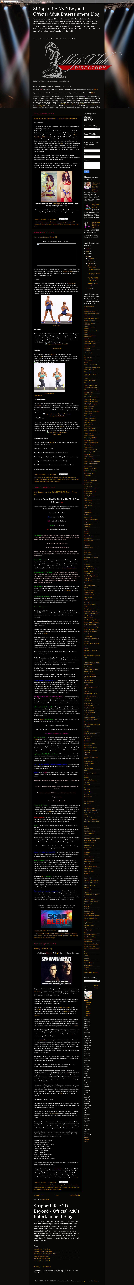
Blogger (96, 1281)
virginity (86, 955)
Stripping (86, 887)
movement (71, 283)
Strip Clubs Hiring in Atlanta (92, 838)
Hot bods (68, 590)
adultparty (87, 348)
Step (40, 356)
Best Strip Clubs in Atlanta (91, 489)
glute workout (48, 479)
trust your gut (88, 930)
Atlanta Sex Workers (90, 430)
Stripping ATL (88, 892)
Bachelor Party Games (90, 468)
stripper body (63, 1126)
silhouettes (37, 991)
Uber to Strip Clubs (89, 946)
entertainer (56, 1187)
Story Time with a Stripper (91, 821)
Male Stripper (88, 664)
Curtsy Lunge (38, 395)
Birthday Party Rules (90, 496)
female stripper (88, 573)
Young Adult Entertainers (91, 972)
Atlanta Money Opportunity (92, 411)
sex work (86, 799)
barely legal (87, 475)
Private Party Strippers (90, 750)
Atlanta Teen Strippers (90, 459)
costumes (36, 224)
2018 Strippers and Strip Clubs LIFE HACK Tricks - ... (93, 279)
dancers (73, 477)
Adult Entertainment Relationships (89, 335)
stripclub (86, 850)
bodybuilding (54, 1113)
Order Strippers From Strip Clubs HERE (45, 1254)
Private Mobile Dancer (90, 748)
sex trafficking (88, 796)
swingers (86, 908)
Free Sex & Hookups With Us (42, 1261)
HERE (96, 89)
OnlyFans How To (89, 708)
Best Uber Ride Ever (90, 491)
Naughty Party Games (90, 693)
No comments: (52, 219)
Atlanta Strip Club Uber (90, 438)
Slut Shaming (88, 817)
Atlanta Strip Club (89, 435)
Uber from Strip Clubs (90, 934)
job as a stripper (65, 1007)
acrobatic (67, 1011)
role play (67, 224)
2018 (87, 256)
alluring (39, 1009)
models (59, 479)
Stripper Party (88, 864)
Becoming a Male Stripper (42, 1267)
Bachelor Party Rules (90, 471)
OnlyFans (87, 698)
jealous (86, 646)
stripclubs (87, 852)
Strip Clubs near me (89, 842)
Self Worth (87, 784)
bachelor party (54, 933)
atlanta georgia (58, 1185)
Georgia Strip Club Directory (42, 1258)
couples (86, 529)
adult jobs (87, 339)
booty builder (45, 477)
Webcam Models (89, 963)
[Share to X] (64, 219)
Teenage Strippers (89, 913)
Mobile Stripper (88, 680)
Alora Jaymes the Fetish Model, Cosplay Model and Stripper (55, 118)
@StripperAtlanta (42, 106)
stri (62, 479)
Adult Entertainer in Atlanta (91, 313)
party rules (87, 729)
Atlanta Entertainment (90, 383)
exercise (39, 406)
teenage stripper (88, 911)
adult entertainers (89, 316)
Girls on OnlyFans (89, 594)
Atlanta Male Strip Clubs (91, 401)
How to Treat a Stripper (90, 629)
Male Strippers (88, 667)
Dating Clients (88, 538)
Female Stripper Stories (91, 576)
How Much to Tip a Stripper (92, 620)
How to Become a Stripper (91, 627)
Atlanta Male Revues (90, 399)
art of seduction (88, 353)
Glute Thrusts (57, 434)
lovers (86, 660)
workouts (57, 481)
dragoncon (49, 224)
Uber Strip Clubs (88, 939)
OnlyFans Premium (89, 712)
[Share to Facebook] (65, 219)
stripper (73, 224)
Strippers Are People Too (91, 880)
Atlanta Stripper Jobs (90, 452)
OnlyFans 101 (88, 700)
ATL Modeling (88, 357)
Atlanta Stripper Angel (90, 449)
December (91, 258)
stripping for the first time (91, 894)
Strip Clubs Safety (89, 845)
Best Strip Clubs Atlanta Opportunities (91, 485)
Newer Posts (39, 1195)
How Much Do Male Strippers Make (90, 616)
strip (85, 826)
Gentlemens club (89, 590)
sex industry (87, 794)
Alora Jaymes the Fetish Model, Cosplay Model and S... (94, 268)
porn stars (87, 738)
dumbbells (42, 1040)
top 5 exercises (88, 923)
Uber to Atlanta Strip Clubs (91, 944)
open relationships (89, 717)
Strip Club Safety (89, 833)
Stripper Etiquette (89, 859)
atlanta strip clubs (68, 1185)
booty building (54, 477)
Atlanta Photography (90, 418)
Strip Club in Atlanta (89, 831)
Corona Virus (88, 517)
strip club (72, 935)
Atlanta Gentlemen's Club (91, 390)
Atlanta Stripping (89, 456)
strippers (73, 479)
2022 (88, 248)
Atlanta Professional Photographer (90, 421)
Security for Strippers (90, 780)
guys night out (88, 602)
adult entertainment (43, 222)
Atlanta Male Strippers (90, 404)
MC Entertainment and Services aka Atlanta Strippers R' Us (88, 1008)
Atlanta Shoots (88, 433)
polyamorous (88, 736)
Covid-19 (86, 531)
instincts (86, 641)
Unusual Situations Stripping (92, 948)
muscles (53, 354)
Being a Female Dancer (91, 480)
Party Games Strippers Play (92, 724)
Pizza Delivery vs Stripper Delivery (96, 206)
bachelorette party (63, 933)
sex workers (87, 806)
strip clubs (67, 479)
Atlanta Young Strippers (91, 463)
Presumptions (88, 745)
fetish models (88, 580)
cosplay (63, 222)
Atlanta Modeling (89, 406)
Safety (86, 770)
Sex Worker (87, 803)
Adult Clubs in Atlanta (90, 311)
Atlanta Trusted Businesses (92, 461)
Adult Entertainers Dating (91, 318)
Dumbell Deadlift (57, 348)
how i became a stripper (91, 613)
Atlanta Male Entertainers (91, 397)
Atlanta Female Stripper (91, 385)
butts (69, 477)
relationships (88, 755)
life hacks (49, 935)
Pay (42, 876)
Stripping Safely (88, 904)
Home (57, 1195)
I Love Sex (87, 634)
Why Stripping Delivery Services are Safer (96, 225)
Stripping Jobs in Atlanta (91, 901)
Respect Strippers (89, 761)
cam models (87, 510)
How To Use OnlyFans (90, 631)
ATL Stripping (88, 360)
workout (52, 481)
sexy (62, 143)
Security (86, 777)
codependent (88, 512)
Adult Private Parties (90, 343)
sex (85, 787)
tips (44, 937)
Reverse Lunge (49, 393)
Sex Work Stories (89, 801)
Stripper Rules (88, 868)
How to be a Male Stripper (91, 622)
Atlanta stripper (67, 271)
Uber (85, 932)
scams (67, 935)
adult (85, 309)
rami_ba (84, 1281)
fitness (42, 479)
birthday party (88, 493)
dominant (42, 224)
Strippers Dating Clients (91, 883)
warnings (52, 937)
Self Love (87, 782)
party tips (62, 935)
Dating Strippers (88, 540)
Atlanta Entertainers (90, 380)
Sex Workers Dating (90, 808)
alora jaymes (53, 222)
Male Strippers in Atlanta (91, 669)
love (85, 657)
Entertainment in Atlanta (91, 557)
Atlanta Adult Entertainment (92, 367)
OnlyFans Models (89, 710)
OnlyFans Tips (88, 715)
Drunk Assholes (88, 547)
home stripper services (69, 568)
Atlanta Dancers (88, 378)
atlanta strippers (88, 454)
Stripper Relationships (90, 866)
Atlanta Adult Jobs (89, 372)
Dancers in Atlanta (89, 536)
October (90, 261)
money (46, 633)
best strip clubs (88, 482)
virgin (85, 953)
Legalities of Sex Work (90, 650)
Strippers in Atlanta (89, 885)
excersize (36, 479)
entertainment (73, 933)
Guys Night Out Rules (90, 604)
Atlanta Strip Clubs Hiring (91, 442)
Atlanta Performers (89, 416)
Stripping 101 (87, 890)
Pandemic (87, 722)
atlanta (51, 1185)
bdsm (59, 222)
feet (61, 1093)
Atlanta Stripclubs (89, 445)
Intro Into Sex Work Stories (91, 643)
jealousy (86, 648)
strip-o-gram (88, 847)
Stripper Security (89, 871)
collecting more (57, 203)
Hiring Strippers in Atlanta (91, 609)
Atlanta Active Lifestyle (90, 364)
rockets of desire (89, 763)
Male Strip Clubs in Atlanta (91, 662)
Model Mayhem (88, 682)
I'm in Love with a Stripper (91, 638)
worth (62, 426)
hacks (44, 935)
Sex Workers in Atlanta (90, 810)
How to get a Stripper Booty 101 (45, 237)
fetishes (62, 224)
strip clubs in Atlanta (90, 840)
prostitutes (87, 752)
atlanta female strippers (91, 387)
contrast (86, 514)
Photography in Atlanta (90, 733)
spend (71, 1034)
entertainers (63, 1187)
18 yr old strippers (89, 306)
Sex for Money (88, 792)
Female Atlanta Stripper (91, 569)
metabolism (57, 1169)
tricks (47, 937)
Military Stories (88, 671)
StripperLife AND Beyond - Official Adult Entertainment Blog (66, 11)
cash (36, 739)
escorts (86, 562)
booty (39, 477)
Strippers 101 (87, 878)
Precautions (87, 741)
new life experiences (90, 696)
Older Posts (75, 1195)
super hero (87, 906)
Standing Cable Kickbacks (57, 416)
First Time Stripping (89, 585)
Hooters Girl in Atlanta (90, 611)
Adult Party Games (89, 341)
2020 (88, 251)
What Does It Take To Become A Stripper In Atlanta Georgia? (96, 187)
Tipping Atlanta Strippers (91, 918)
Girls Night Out (88, 592)
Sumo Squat (56, 325)
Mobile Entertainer (89, 674)
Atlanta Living (88, 394)
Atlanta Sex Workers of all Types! (43, 1251)
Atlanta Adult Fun (89, 369)
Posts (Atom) (45, 1199)
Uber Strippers (88, 941)
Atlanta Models (88, 408)
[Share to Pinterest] (67, 219)
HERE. (93, 93)
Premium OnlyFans (89, 743)
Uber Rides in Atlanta (90, 937)
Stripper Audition (89, 857)
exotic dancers (38, 935)
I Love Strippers (88, 636)
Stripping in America (90, 897)
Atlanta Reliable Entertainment (88, 425)
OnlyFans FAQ (88, 703)
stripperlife (87, 873)
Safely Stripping (88, 768)
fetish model (56, 224)
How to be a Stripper (90, 624)
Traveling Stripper (89, 925)
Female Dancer (88, 571)
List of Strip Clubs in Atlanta (92, 655)
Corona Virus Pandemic (91, 519)
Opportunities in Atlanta (91, 719)
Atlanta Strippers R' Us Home (42, 1249)
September (91, 263)
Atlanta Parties (88, 413)
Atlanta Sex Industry (90, 428)
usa (85, 951)
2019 (87, 253)
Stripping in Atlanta (89, 899)
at (84, 355)
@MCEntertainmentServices (69, 104)
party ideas (56, 935)
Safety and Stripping (90, 773)
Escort (86, 559)
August (90, 288)
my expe (86, 691)
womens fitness (44, 481)
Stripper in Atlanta (89, 861)
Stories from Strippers (90, 819)
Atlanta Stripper (88, 447)
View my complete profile (86, 1139)
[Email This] (60, 219)
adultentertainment (89, 346)
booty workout (63, 477)
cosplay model (70, 222)
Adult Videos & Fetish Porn (41, 1256)
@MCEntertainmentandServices (88, 104)
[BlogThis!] (62, 219)
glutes (54, 479)
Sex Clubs (87, 789)
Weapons (86, 960)
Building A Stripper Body (43, 948)
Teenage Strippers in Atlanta (92, 915)
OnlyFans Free (88, 705)
